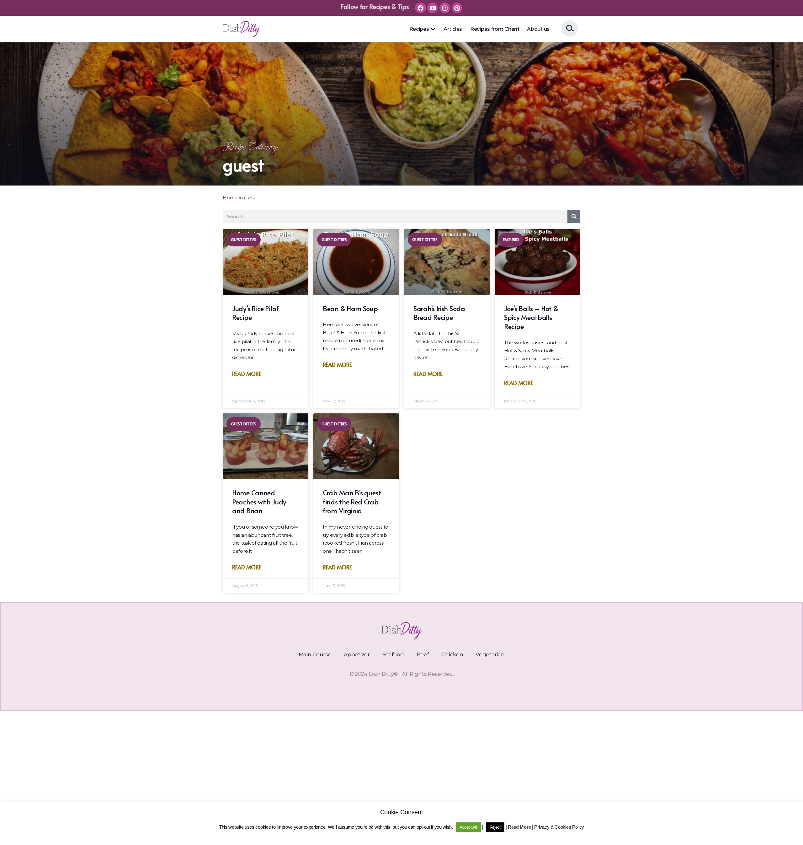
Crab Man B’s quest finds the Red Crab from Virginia (352, 501)
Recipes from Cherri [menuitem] (494, 29)
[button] (432, 29)
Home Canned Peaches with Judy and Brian (259, 501)
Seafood (393, 654)
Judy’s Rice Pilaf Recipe (255, 313)
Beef (423, 654)
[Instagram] (444, 8)
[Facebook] (420, 8)
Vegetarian (490, 654)
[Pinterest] (457, 8)
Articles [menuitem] (453, 29)
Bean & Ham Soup (350, 308)
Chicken (452, 654)
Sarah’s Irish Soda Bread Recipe (439, 313)
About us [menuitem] (538, 29)
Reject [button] (495, 827)
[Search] (573, 216)
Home (230, 198)
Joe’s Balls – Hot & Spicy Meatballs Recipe (531, 317)
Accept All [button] (468, 827)
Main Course (315, 654)
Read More (246, 374)
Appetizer (357, 654)
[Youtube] (432, 8)
